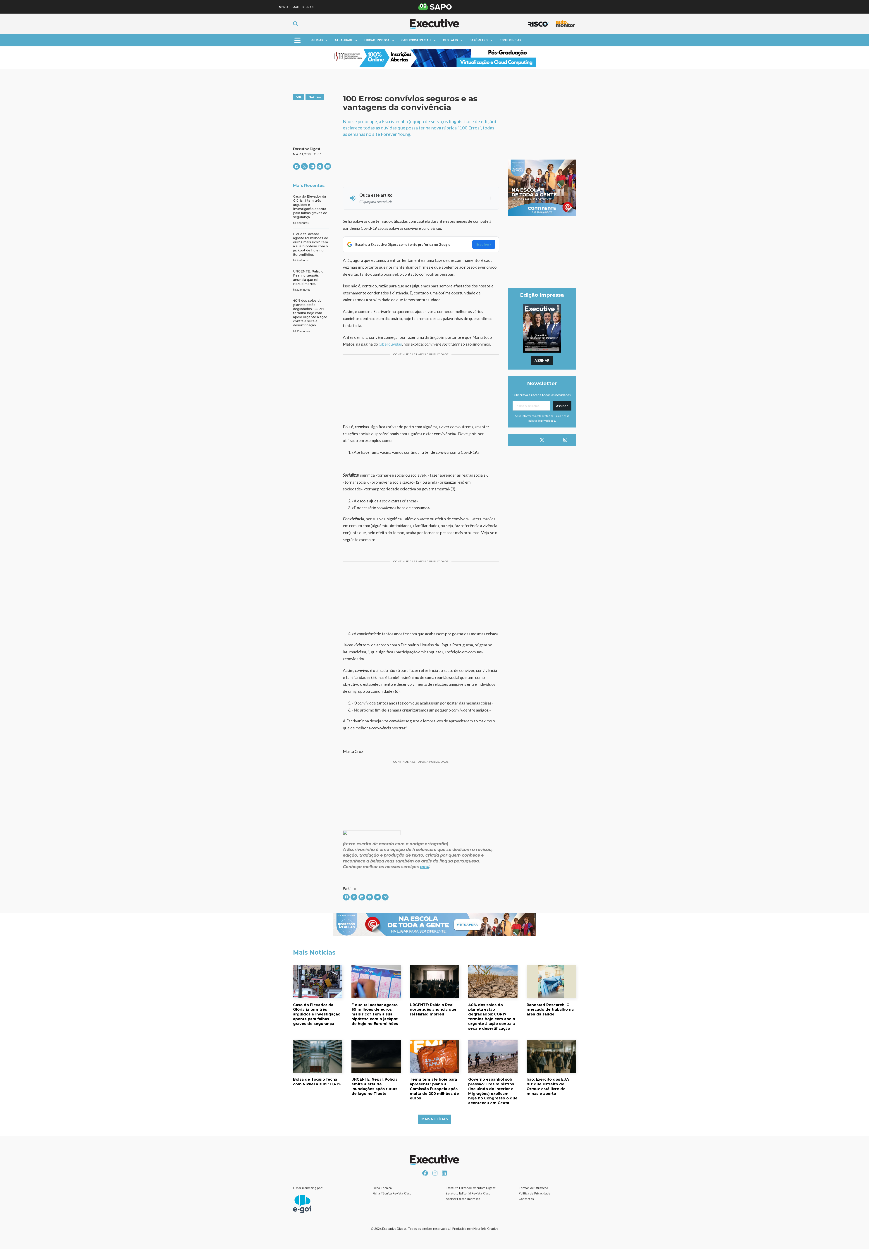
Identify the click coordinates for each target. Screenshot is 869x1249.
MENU (283, 7)
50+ (299, 97)
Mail (295, 7)
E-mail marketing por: (308, 1188)
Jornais (308, 7)
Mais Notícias (434, 1119)
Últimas (317, 40)
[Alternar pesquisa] (295, 23)
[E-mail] (327, 166)
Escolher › (483, 244)
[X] (304, 166)
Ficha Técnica (382, 1188)
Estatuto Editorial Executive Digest (471, 1188)
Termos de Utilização (533, 1188)
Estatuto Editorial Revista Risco (468, 1193)
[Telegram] (385, 897)
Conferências (510, 40)
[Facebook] (296, 166)
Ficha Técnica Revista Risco (392, 1193)
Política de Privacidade (534, 1193)
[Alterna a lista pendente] (326, 40)
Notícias (314, 97)
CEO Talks (450, 40)
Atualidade (344, 40)
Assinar (542, 360)
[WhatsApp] (320, 166)
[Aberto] (297, 40)
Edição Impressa (376, 40)
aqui (424, 866)
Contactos (526, 1199)
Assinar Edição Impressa (463, 1199)
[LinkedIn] (312, 166)
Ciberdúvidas (390, 344)
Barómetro (479, 40)
